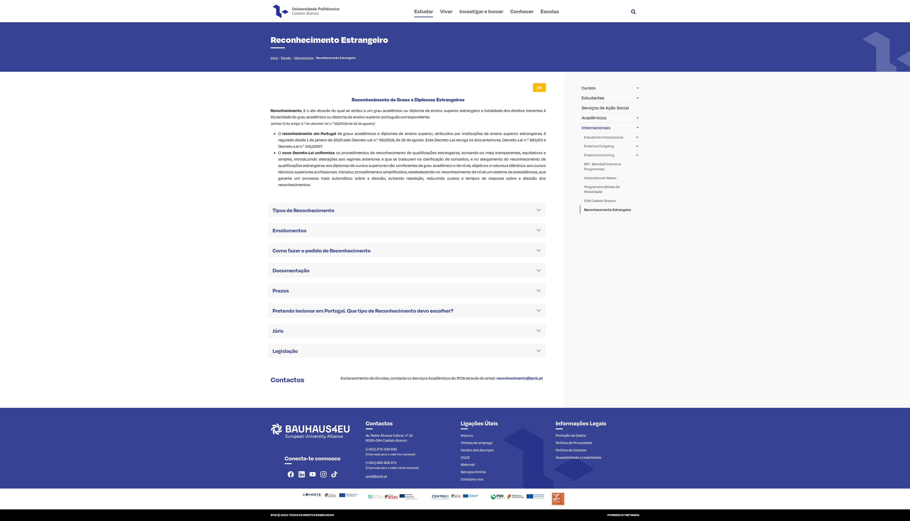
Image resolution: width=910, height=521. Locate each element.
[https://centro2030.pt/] (455, 496)
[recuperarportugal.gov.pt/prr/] (517, 496)
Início (274, 58)
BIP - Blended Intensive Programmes (602, 166)
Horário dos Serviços (477, 450)
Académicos (594, 117)
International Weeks (600, 178)
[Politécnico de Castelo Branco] (312, 436)
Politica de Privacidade (574, 442)
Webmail (468, 464)
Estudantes (593, 97)
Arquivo (467, 435)
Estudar (423, 11)
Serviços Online (473, 472)
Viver (446, 11)
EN (539, 87)
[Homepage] (330, 494)
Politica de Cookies (571, 450)
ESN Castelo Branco (600, 200)
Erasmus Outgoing (599, 146)
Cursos (589, 87)
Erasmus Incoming (599, 155)
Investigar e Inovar (481, 11)
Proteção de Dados (571, 435)
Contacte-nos (472, 479)
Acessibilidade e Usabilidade (578, 457)
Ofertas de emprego (477, 442)
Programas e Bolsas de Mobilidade (602, 189)
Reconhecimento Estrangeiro (607, 209)
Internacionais (303, 58)
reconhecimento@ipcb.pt (519, 378)
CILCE (465, 457)
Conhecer (521, 11)
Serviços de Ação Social (605, 107)
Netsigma (632, 515)
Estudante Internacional (603, 137)
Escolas (550, 11)
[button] (633, 11)
